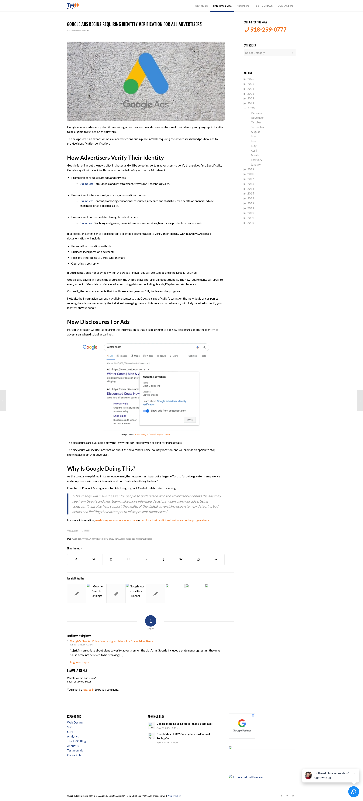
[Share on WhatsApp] (111, 559)
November (257, 117)
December (257, 113)
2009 (250, 217)
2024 (250, 88)
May (254, 145)
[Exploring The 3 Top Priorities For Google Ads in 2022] (135, 593)
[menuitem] (201, 6)
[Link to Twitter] (287, 795)
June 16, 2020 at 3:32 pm (81, 644)
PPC (88, 30)
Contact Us (74, 755)
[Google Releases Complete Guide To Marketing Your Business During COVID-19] (3, 400)
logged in (88, 689)
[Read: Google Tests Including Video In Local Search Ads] (151, 725)
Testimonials (75, 750)
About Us (73, 746)
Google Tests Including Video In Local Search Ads (185, 723)
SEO (70, 727)
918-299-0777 (268, 29)
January (256, 164)
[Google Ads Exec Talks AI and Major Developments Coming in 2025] (214, 593)
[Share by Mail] (215, 559)
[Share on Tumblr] (163, 559)
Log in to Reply (79, 662)
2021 (250, 103)
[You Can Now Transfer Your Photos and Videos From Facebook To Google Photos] (360, 400)
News (84, 30)
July (253, 136)
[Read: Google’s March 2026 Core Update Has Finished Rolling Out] (151, 736)
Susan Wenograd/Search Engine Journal (152, 434)
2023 (250, 93)
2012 (250, 203)
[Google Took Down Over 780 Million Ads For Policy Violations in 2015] (116, 593)
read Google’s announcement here (116, 520)
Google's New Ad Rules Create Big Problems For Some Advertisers (111, 641)
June (254, 141)
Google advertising (100, 539)
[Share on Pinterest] (128, 559)
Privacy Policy (174, 796)
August (255, 131)
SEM (70, 731)
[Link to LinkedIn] (293, 795)
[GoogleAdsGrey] (146, 81)
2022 (250, 98)
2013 (250, 198)
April (254, 150)
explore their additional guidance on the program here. (176, 520)
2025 (250, 83)
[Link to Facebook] (282, 795)
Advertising (71, 30)
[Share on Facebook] (76, 559)
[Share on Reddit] (198, 559)
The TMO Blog (76, 741)
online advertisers (128, 539)
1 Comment (86, 531)
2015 (250, 188)
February (256, 159)
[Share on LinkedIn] (145, 559)
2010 (250, 213)
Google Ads (87, 539)
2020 (251, 108)
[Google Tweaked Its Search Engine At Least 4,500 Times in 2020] (96, 593)
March (255, 155)
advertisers (77, 539)
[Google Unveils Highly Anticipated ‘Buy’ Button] (76, 593)
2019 (250, 169)
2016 (250, 183)
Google (79, 30)
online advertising (144, 539)
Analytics (73, 736)
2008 (250, 222)
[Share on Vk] (180, 559)
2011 (250, 208)
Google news (114, 539)
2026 (250, 79)
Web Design (75, 722)
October (256, 122)
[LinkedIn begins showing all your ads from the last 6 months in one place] (175, 593)
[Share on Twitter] (93, 559)
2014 (250, 193)
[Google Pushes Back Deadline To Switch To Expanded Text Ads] (155, 593)
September (257, 127)
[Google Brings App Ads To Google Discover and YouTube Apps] (194, 593)
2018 (250, 174)
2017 (250, 178)
